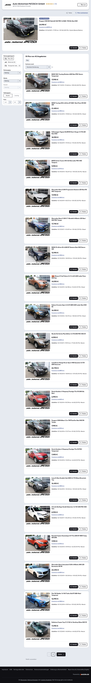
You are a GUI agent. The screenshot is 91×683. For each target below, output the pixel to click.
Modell (5, 85)
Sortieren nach (29, 64)
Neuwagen (24, 680)
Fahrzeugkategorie (8, 56)
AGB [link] (11, 669)
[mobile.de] (84, 674)
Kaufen (8, 95)
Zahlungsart (6, 93)
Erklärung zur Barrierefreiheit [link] (58, 669)
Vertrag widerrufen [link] (18, 669)
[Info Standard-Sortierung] (52, 67)
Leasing (16, 95)
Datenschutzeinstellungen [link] (41, 669)
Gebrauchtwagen (32, 680)
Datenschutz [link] (29, 669)
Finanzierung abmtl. (45, 27)
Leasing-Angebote (46, 680)
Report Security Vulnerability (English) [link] (78, 669)
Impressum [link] (5, 669)
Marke (5, 78)
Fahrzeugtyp (7, 70)
